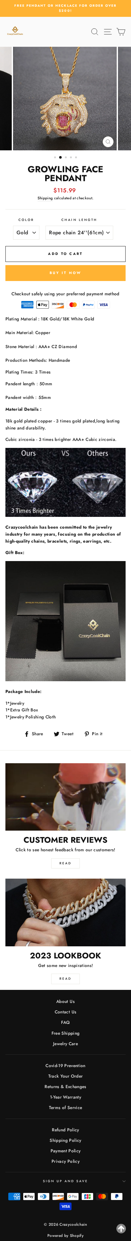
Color (26, 219)
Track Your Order (65, 1076)
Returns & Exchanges (65, 1086)
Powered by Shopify (65, 1235)
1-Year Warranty (65, 1097)
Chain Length (79, 219)
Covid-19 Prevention (65, 1065)
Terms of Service (65, 1107)
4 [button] (71, 158)
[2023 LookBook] (65, 912)
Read (65, 863)
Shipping (45, 198)
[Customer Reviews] (65, 797)
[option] (65, 8)
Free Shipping (65, 1033)
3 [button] (66, 158)
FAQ (65, 1022)
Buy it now (66, 272)
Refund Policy (65, 1130)
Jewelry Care (65, 1043)
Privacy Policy (65, 1161)
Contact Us (65, 1012)
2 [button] (60, 157)
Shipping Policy (65, 1140)
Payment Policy (66, 1151)
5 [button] (76, 158)
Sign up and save (65, 1181)
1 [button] (55, 158)
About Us (65, 1001)
